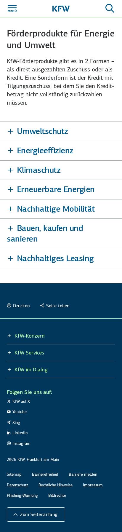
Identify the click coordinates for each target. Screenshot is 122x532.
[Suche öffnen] (110, 8)
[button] (61, 131)
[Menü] (12, 8)
